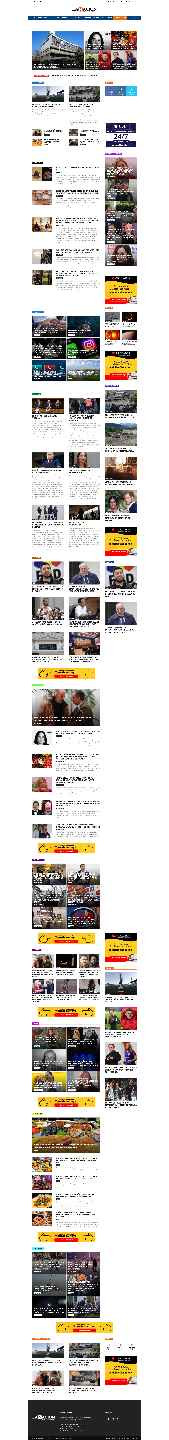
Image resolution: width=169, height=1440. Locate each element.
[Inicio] (34, 18)
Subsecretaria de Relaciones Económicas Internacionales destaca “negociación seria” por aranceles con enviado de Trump (78, 220)
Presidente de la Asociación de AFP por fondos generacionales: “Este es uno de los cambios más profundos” (77, 273)
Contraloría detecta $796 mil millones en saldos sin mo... (89, 141)
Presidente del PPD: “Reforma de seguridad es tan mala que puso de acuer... (47, 589)
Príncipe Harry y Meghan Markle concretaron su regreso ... (118, 518)
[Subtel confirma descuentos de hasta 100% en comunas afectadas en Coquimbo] (49, 326)
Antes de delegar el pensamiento (78, 524)
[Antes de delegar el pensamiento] (84, 512)
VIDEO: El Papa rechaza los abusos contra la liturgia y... (120, 483)
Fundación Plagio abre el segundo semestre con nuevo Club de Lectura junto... (89, 973)
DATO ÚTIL (55, 18)
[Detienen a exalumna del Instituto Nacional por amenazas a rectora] (58, 50)
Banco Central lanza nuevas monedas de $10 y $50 (77, 169)
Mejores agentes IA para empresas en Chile (79, 331)
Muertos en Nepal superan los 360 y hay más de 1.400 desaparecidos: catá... (83, 1362)
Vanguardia (98, 18)
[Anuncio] (66, 673)
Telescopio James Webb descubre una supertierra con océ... (129, 343)
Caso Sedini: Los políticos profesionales (81, 471)
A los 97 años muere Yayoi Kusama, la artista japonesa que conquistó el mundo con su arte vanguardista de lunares (77, 756)
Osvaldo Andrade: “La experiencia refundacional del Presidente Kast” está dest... (84, 589)
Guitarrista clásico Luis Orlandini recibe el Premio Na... (53, 131)
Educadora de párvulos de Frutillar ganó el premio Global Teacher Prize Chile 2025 (83, 1063)
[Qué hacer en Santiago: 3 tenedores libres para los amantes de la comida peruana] (42, 1182)
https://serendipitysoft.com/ (63, 1438)
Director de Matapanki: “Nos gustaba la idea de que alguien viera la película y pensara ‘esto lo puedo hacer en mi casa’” (48, 898)
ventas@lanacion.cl (72, 1428)
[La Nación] (84, 9)
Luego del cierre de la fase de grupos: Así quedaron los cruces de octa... (121, 999)
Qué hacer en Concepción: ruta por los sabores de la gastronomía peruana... (75, 1195)
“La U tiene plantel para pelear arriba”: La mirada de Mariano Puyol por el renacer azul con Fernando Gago (83, 899)
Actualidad (42, 18)
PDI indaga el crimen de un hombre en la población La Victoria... (82, 1390)
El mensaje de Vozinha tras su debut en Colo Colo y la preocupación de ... (119, 1034)
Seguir (121, 87)
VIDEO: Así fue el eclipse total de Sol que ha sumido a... (128, 324)
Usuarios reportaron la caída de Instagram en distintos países (82, 352)
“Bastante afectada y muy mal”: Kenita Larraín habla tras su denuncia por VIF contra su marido (75, 780)
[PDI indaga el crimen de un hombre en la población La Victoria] (73, 132)
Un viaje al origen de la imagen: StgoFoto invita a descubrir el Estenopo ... (89, 997)
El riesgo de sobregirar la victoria (44, 417)
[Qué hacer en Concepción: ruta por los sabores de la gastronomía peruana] (42, 1200)
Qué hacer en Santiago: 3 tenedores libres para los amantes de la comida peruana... (76, 1177)
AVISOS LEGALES (120, 18)
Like (110, 87)
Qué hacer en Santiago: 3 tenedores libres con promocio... (52, 141)
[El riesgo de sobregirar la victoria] (48, 406)
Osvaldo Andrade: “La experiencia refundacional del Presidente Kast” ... (119, 629)
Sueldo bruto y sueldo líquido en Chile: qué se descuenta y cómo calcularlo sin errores (77, 192)
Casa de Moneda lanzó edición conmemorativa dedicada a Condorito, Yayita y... (42, 998)
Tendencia (71, 335)
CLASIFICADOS (133, 1)
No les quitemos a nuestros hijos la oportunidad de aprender (82, 418)
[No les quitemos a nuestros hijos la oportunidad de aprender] (84, 406)
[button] (134, 18)
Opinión (65, 18)
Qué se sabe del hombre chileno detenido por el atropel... (73, 76)
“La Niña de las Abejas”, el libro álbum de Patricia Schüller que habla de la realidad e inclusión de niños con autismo (83, 1083)
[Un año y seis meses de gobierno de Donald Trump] (48, 460)
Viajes (45, 144)
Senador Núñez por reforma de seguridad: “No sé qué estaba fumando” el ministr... (84, 624)
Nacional (37, 62)
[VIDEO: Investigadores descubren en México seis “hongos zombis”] (112, 317)
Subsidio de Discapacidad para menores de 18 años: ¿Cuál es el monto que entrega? (77, 251)
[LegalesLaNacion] (121, 147)
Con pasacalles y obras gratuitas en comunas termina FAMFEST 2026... (65, 972)
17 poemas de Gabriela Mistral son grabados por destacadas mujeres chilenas (48, 1063)
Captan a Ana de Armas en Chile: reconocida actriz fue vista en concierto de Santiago (120, 258)
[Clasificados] (121, 290)
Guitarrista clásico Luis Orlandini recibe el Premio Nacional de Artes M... (45, 1390)
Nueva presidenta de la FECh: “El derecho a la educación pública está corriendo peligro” (47, 1040)
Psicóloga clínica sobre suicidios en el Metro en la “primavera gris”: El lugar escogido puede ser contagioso (83, 920)
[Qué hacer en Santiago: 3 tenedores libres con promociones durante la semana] (37, 142)
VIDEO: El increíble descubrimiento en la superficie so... (112, 343)
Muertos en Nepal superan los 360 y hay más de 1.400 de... (83, 105)
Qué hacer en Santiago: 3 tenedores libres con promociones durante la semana (64, 1146)
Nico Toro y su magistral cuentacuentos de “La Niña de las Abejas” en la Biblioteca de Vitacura (48, 877)
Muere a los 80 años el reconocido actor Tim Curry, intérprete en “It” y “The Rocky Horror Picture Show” (78, 803)
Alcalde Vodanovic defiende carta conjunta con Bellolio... (47, 623)
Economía (77, 18)
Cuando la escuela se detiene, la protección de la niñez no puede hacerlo (48, 525)
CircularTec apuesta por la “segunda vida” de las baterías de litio (82, 374)
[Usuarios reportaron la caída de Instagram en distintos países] (83, 348)
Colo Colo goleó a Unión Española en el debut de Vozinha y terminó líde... (121, 1105)
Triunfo (88, 18)
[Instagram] (37, 1)
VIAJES (110, 18)
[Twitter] (40, 1)
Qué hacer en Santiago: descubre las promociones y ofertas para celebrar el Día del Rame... (77, 1214)
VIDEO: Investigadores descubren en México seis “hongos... (112, 324)
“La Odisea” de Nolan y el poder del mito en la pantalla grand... (66, 997)
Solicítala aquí (78, 1430)
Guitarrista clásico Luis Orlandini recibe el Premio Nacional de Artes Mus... (42, 973)
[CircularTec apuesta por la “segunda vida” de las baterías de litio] (83, 370)
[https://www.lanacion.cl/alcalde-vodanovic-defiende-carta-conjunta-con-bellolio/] (48, 608)
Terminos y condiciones (112, 1438)
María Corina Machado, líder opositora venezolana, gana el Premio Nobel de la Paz (49, 1085)
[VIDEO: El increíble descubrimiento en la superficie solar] (112, 335)
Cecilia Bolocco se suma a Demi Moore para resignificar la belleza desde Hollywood (83, 1041)
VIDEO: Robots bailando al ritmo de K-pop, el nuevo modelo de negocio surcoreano (81, 1265)
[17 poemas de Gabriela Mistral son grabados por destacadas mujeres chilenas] (49, 1060)
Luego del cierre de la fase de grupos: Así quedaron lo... (46, 105)
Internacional (73, 101)
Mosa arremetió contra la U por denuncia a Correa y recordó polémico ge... (121, 1070)
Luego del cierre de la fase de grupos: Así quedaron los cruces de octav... (48, 1362)
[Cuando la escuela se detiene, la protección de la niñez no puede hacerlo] (48, 512)
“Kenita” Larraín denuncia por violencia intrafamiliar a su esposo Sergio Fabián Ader (78, 826)
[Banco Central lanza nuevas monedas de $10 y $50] (42, 174)
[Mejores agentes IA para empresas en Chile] (83, 326)
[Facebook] (33, 1)
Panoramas (83, 967)
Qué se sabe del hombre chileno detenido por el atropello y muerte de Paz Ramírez (78, 732)
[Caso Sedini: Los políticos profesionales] (84, 460)
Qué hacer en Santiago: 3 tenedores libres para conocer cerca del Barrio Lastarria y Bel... (77, 1160)
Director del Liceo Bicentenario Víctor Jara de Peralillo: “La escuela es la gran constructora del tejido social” (83, 876)
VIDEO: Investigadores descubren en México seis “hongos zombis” (46, 1288)
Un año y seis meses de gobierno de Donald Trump (47, 471)
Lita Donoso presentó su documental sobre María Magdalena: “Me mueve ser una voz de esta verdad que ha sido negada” (48, 919)
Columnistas (36, 412)
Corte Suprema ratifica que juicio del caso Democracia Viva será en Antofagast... (47, 659)
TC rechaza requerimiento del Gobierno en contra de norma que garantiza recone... (83, 659)
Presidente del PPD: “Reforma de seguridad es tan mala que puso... (120, 594)
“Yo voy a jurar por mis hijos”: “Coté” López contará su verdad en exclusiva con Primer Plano (120, 214)
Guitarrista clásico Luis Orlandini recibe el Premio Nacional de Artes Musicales (63, 719)
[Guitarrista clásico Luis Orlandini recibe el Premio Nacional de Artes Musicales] (37, 132)
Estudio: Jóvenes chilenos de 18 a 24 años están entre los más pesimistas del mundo (83, 1310)
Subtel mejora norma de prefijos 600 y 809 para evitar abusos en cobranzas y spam (47, 374)
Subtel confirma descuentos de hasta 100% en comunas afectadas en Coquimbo (48, 330)
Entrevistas (38, 882)
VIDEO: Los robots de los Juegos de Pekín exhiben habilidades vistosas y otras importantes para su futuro (49, 1265)
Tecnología (38, 356)
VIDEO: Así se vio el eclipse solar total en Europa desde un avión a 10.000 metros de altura (49, 1310)
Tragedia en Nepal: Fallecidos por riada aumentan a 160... (121, 449)
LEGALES (123, 1)
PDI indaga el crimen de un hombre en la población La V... (89, 131)
